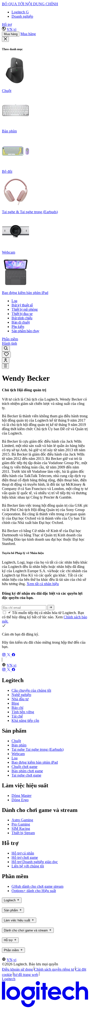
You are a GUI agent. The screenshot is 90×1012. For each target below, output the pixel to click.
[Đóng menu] (5, 39)
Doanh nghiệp (22, 16)
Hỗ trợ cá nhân (23, 853)
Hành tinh (9, 343)
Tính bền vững (23, 712)
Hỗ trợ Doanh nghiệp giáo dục (35, 862)
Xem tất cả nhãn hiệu (43, 584)
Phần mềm (10, 339)
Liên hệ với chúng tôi (28, 866)
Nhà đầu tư (20, 699)
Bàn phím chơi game (27, 771)
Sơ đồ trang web (25, 975)
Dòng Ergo (20, 800)
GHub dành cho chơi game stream (37, 886)
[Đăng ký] (50, 607)
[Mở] (5, 366)
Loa (15, 758)
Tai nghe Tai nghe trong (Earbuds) (38, 749)
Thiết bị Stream (23, 833)
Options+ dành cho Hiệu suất (34, 891)
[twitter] (9, 655)
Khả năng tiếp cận (25, 720)
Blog (15, 703)
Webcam (18, 754)
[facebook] (13, 655)
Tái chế (17, 716)
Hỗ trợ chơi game (25, 857)
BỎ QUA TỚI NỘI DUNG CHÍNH (30, 4)
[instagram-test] (4, 655)
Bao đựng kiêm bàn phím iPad (35, 762)
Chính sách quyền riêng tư (54, 969)
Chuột (16, 741)
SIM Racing (21, 829)
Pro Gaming (21, 824)
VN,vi (11, 29)
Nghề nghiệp (21, 695)
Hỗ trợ (7, 24)
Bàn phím (19, 745)
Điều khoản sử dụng (17, 969)
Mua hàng (11, 34)
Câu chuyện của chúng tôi (31, 690)
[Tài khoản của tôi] (5, 361)
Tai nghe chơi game (26, 775)
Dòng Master (21, 796)
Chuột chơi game (24, 767)
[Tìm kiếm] (6, 349)
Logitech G (20, 12)
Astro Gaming (22, 820)
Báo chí (17, 708)
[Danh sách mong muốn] (6, 355)
